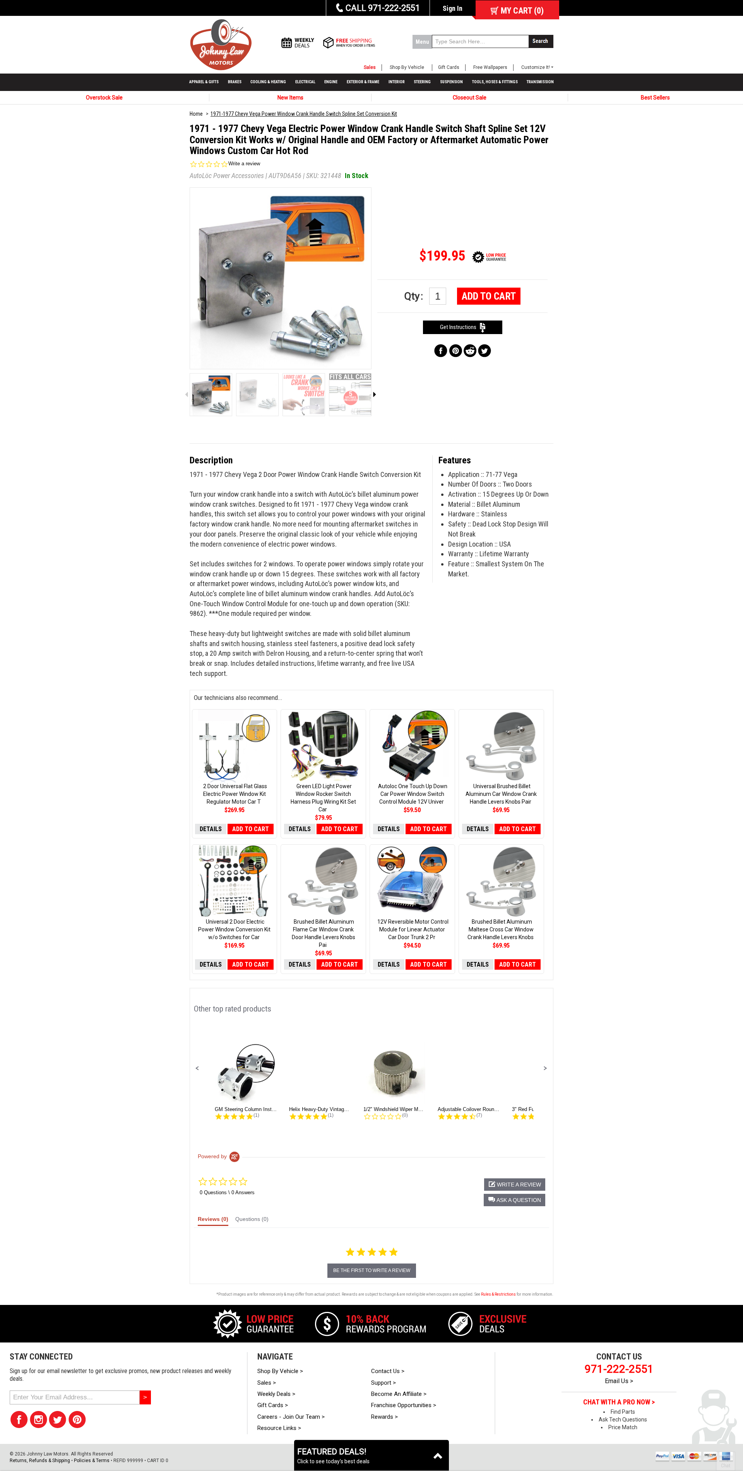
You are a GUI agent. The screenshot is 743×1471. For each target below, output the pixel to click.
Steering (422, 81)
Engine (330, 81)
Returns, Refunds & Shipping (40, 1460)
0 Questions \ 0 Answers (227, 1192)
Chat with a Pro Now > (619, 1402)
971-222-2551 (619, 1369)
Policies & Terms (92, 1460)
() (522, 10)
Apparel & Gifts (204, 81)
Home (196, 114)
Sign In (452, 8)
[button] (197, 1068)
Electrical (305, 81)
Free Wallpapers (490, 67)
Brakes (234, 81)
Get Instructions (460, 327)
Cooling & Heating (268, 81)
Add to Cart (489, 296)
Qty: (414, 296)
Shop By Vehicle (407, 67)
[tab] (213, 1221)
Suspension (451, 81)
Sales (370, 67)
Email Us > (619, 1381)
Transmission (540, 81)
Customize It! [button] (535, 67)
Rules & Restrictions (498, 1294)
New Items (290, 97)
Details (211, 829)
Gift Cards (448, 67)
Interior (397, 81)
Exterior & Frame (363, 81)
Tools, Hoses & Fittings (495, 81)
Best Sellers (655, 97)
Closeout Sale (469, 97)
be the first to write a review (371, 1270)
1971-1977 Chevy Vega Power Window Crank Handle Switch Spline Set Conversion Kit (304, 114)
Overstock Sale (104, 97)
